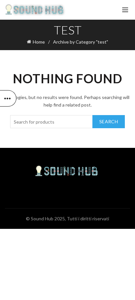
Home (39, 42)
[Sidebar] (8, 98)
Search (108, 121)
